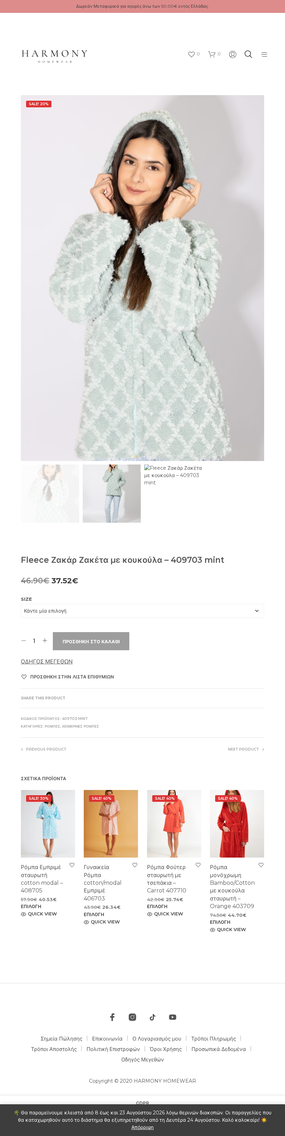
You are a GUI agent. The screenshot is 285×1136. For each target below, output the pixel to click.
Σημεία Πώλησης (61, 1038)
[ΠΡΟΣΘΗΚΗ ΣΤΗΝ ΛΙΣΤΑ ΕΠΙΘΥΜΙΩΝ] (72, 865)
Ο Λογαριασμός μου (156, 1038)
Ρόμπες (52, 726)
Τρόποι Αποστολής (54, 1049)
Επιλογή (31, 906)
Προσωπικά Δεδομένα (219, 1049)
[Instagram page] (132, 1017)
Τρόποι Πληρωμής (213, 1038)
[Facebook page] (112, 1017)
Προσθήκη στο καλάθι (91, 641)
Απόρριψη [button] (142, 1127)
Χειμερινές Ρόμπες (80, 726)
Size (26, 599)
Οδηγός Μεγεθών (47, 661)
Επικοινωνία (107, 1038)
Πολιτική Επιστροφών (113, 1049)
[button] (193, 54)
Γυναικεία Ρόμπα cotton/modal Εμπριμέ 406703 (103, 883)
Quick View (42, 913)
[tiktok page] (152, 1017)
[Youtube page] (173, 1017)
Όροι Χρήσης (166, 1049)
